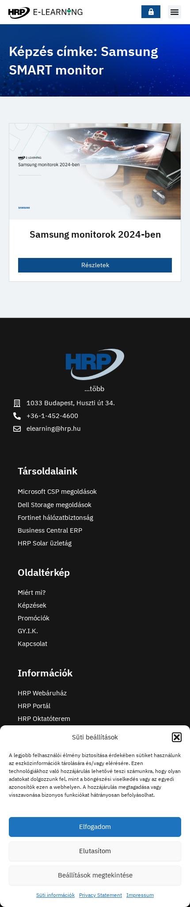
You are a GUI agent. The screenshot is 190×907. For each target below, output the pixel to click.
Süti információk (55, 895)
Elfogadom (95, 826)
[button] (176, 737)
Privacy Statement (100, 895)
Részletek (95, 265)
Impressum (140, 895)
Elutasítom (95, 851)
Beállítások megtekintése (95, 875)
